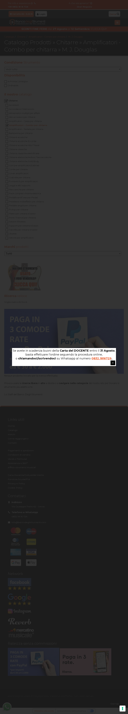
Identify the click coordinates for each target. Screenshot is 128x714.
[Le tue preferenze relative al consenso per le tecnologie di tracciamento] (123, 708)
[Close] (113, 363)
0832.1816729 (101, 358)
